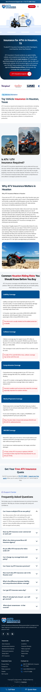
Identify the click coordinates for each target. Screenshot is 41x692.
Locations (24, 644)
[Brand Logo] (9, 7)
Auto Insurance (6, 644)
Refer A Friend (25, 651)
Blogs (22, 656)
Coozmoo (24, 682)
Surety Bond (5, 653)
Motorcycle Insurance (7, 651)
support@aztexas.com (29, 669)
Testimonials (24, 653)
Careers (3, 671)
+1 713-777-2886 (27, 1)
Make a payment (25, 648)
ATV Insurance (6, 656)
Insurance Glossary (26, 646)
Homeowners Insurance (8, 646)
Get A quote (4, 674)
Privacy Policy (5, 664)
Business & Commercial (8, 648)
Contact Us (4, 666)
